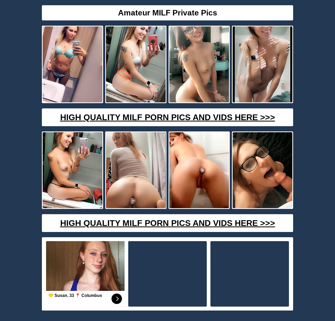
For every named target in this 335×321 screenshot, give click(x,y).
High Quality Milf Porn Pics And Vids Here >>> (167, 117)
